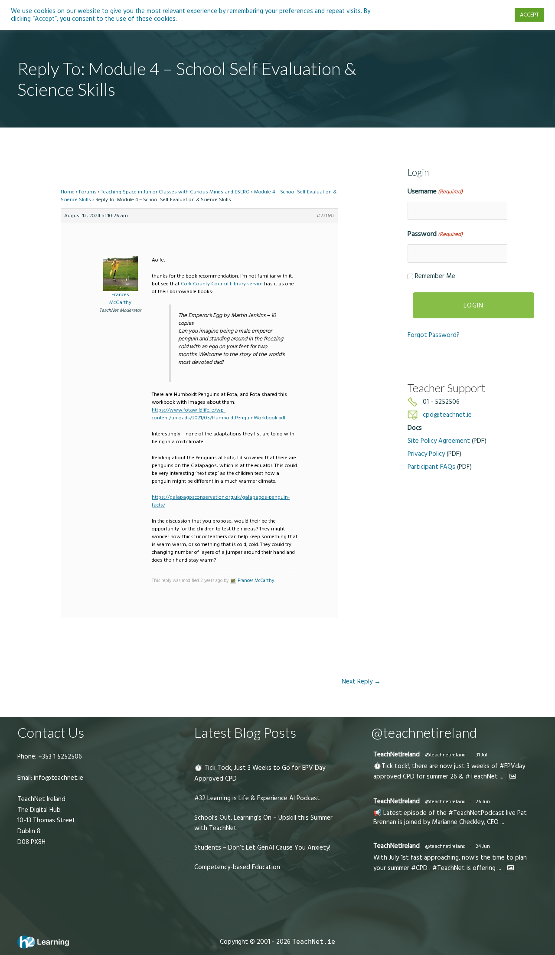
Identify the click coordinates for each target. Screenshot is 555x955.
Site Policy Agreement (439, 440)
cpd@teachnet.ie (447, 414)
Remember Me (435, 276)
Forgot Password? (434, 335)
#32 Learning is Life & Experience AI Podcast (257, 798)
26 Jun (483, 801)
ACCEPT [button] (529, 15)
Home (68, 192)
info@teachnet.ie (57, 777)
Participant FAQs (431, 466)
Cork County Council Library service (222, 284)
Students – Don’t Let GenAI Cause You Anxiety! (262, 847)
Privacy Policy (426, 453)
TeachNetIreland (396, 754)
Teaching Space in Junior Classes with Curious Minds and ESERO (175, 192)
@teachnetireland (445, 755)
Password (435, 234)
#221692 (326, 215)
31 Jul (481, 755)
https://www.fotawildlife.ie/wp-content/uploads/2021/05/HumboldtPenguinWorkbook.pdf (219, 414)
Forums (88, 192)
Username (435, 191)
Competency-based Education (237, 867)
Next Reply (361, 681)
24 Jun (483, 846)
